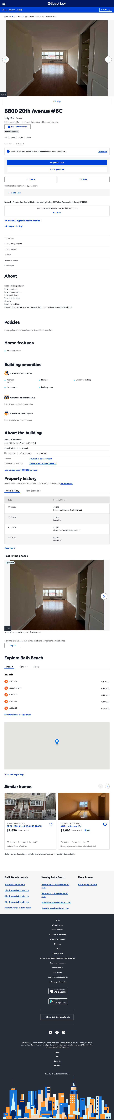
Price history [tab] (12, 490)
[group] (30, 821)
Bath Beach (29, 16)
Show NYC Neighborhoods (57, 1017)
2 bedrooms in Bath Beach (17, 896)
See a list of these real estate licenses (67, 1045)
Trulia (57, 1057)
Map (59, 101)
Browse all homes (57, 939)
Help (58, 949)
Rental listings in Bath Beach (18, 908)
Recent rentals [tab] (33, 490)
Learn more (102, 151)
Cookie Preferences (57, 963)
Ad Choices (58, 972)
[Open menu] (4, 3)
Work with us (57, 930)
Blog (58, 920)
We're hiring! (57, 925)
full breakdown (66, 483)
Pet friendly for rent (87, 884)
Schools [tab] (24, 666)
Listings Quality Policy (57, 982)
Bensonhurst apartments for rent (55, 895)
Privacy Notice (57, 968)
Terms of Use (58, 953)
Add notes (16, 192)
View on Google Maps (14, 774)
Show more (10, 548)
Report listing (15, 226)
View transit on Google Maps (17, 714)
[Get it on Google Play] (57, 1001)
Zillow (57, 1052)
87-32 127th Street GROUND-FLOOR (24, 826)
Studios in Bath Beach (15, 884)
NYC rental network (57, 934)
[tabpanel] (57, 522)
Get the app (105, 10)
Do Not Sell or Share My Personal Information (57, 958)
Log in (13, 645)
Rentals (7, 16)
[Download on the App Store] (57, 991)
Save (85, 179)
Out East (57, 1065)
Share (32, 179)
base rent (22, 830)
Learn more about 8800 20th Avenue (21, 470)
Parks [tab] (36, 666)
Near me (57, 944)
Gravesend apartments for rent (56, 902)
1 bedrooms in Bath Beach (17, 890)
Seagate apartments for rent (55, 908)
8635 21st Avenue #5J (70, 826)
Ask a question (57, 169)
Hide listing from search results (24, 220)
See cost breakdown (19, 127)
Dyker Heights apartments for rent (55, 886)
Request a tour (57, 162)
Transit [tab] (9, 666)
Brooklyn (18, 16)
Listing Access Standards (58, 977)
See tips (57, 212)
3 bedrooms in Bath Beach (17, 902)
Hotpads (57, 1061)
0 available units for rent (40, 458)
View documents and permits (42, 463)
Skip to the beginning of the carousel (57, 852)
